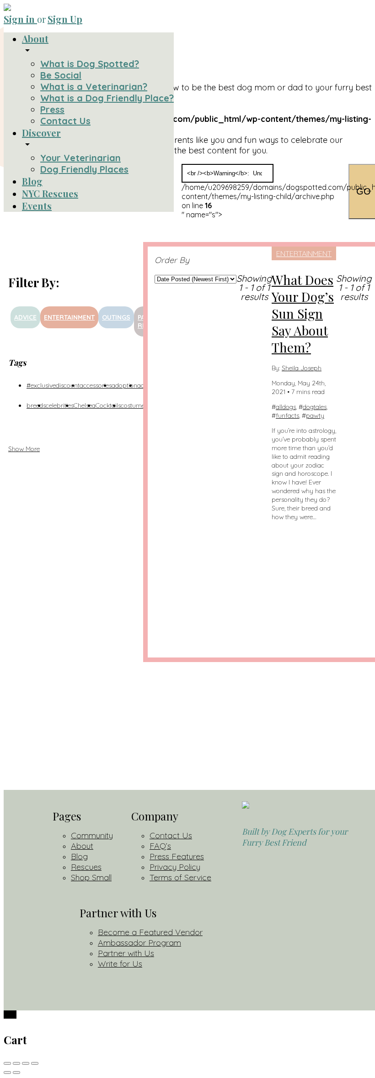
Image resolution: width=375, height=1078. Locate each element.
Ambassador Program (139, 942)
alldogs (286, 407)
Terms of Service (180, 877)
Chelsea (85, 405)
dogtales (315, 407)
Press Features (177, 856)
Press (52, 109)
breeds (36, 405)
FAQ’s (160, 846)
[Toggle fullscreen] (25, 1063)
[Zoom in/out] (34, 1063)
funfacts (287, 415)
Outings (116, 317)
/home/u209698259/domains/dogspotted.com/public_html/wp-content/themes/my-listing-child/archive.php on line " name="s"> (262, 191)
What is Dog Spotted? (89, 63)
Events (37, 206)
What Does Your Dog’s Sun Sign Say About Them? (303, 313)
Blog (32, 181)
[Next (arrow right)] (16, 1072)
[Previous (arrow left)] (7, 1072)
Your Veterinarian (80, 157)
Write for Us (120, 963)
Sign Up (65, 19)
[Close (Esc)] (7, 1063)
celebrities (60, 405)
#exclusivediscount (53, 385)
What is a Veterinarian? (93, 86)
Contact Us (65, 120)
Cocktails (108, 405)
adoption (124, 385)
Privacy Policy (175, 867)
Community (92, 835)
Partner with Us (126, 953)
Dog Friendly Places (84, 169)
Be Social (60, 75)
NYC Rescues (50, 193)
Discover (41, 132)
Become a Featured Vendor (150, 932)
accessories (96, 385)
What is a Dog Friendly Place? (107, 98)
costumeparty (141, 405)
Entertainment (69, 317)
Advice (25, 317)
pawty (315, 415)
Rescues (86, 867)
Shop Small (91, 877)
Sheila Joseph (301, 368)
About (35, 38)
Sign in (20, 19)
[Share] (16, 1063)
